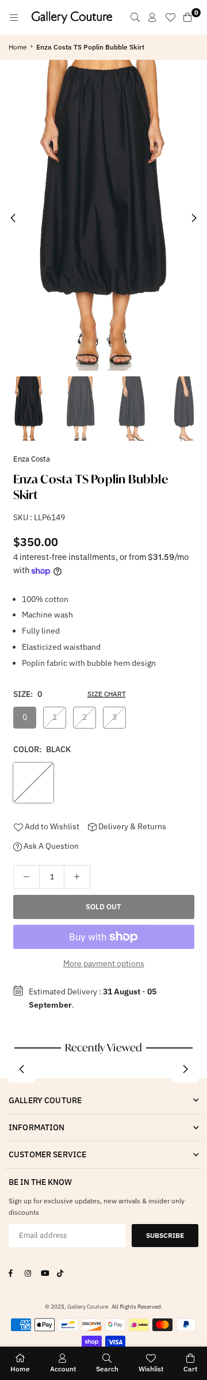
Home (18, 47)
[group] (103, 215)
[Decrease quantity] (26, 877)
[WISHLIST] (170, 17)
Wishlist (151, 1368)
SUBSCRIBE (165, 1235)
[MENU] (14, 17)
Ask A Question (50, 846)
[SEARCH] (135, 17)
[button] (194, 218)
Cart (190, 1368)
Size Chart (106, 693)
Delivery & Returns (131, 826)
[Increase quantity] (77, 877)
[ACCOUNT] (152, 17)
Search (107, 1368)
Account (63, 1368)
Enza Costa (31, 459)
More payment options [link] (103, 963)
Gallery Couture (87, 1306)
